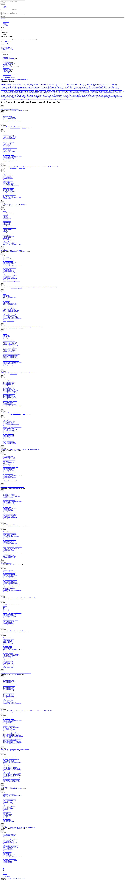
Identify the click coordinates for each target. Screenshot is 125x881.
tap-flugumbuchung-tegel (8, 688)
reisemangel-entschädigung (43, 91)
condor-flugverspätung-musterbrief (30, 97)
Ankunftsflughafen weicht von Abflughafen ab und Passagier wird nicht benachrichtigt (18, 597)
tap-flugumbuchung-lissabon (9, 686)
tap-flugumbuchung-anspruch (9, 681)
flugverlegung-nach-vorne (6, 99)
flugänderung (35, 92)
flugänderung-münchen (8, 181)
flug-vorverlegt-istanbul (8, 807)
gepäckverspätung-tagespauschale (28, 99)
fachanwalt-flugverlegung (8, 796)
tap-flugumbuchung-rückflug (9, 690)
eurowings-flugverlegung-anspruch (10, 306)
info (4, 607)
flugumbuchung (6, 296)
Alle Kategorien (6, 57)
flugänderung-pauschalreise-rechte (10, 842)
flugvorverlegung (6, 537)
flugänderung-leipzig (7, 852)
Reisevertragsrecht (7, 64)
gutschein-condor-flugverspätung (100, 95)
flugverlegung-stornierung (8, 270)
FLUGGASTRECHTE (5, 10)
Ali (20, 205)
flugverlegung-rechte (14, 86)
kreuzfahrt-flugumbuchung (8, 351)
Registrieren (5, 7)
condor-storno (6, 238)
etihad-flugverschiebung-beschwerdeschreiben (12, 406)
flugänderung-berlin (7, 853)
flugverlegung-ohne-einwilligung (10, 272)
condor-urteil (5, 231)
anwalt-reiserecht (6, 642)
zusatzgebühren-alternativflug (9, 460)
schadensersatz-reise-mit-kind (9, 724)
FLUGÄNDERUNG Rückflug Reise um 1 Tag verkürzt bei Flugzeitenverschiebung (18, 827)
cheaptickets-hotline (7, 149)
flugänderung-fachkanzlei (92, 92)
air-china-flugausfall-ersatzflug (9, 391)
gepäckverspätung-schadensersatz (64, 88)
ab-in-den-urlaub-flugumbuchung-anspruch (12, 741)
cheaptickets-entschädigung (8, 142)
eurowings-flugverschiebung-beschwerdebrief (12, 547)
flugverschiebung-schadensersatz (54, 94)
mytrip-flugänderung (7, 116)
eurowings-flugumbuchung (53, 96)
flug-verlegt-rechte (7, 812)
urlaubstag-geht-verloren (8, 186)
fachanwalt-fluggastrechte (108, 96)
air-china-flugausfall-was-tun (9, 394)
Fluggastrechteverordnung (6, 50)
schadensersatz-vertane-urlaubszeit (24, 88)
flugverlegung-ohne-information (22, 95)
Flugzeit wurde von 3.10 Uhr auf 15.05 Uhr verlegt (11, 250)
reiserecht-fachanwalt (7, 640)
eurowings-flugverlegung (8, 305)
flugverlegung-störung (7, 722)
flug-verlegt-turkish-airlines (8, 821)
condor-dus (5, 217)
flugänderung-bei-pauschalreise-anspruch (11, 777)
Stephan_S (22, 631)
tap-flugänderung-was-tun (8, 696)
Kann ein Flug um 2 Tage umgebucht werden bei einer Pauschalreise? (15, 749)
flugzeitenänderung (51, 88)
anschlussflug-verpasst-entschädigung (77, 92)
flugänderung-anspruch (8, 456)
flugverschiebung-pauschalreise (9, 511)
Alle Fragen (5, 20)
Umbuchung (5, 65)
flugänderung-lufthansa (8, 178)
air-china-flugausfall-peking (8, 385)
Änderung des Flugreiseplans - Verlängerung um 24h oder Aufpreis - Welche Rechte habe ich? (20, 449)
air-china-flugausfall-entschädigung (10, 390)
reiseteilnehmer (6, 609)
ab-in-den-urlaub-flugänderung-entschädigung (12, 739)
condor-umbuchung (7, 222)
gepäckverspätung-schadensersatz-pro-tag (111, 94)
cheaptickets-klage (7, 152)
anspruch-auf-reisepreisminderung (10, 495)
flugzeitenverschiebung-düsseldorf (10, 580)
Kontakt (24, 878)
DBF (24, 414)
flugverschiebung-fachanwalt (9, 277)
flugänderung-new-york (8, 474)
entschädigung (67, 86)
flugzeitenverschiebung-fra (8, 576)
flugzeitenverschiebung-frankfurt (10, 577)
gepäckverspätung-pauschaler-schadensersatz (91, 97)
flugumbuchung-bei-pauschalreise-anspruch (12, 769)
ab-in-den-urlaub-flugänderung (9, 732)
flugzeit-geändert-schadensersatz (9, 443)
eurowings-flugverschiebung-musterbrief (11, 281)
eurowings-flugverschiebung (6, 97)
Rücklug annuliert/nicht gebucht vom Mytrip (10, 109)
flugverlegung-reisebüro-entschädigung (11, 654)
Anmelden (5, 6)
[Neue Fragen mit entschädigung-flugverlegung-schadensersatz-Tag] (60, 102)
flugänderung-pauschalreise (8, 841)
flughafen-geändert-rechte (8, 428)
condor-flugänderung (74, 95)
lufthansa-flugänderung (8, 189)
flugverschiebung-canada (8, 661)
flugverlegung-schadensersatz (39, 88)
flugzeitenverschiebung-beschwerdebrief (11, 584)
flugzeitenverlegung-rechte (8, 243)
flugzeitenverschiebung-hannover (10, 581)
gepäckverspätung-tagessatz (114, 95)
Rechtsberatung (6, 68)
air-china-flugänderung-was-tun (9, 397)
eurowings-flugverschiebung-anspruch (11, 310)
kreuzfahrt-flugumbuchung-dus (9, 359)
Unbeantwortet (6, 22)
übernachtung (6, 461)
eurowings (5, 294)
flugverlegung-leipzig (7, 862)
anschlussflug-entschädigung (106, 97)
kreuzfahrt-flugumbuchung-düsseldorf (11, 361)
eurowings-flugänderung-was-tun (40, 96)
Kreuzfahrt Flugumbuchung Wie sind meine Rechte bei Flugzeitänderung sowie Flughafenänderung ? (21, 326)
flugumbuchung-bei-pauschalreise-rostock (11, 774)
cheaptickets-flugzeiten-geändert (9, 136)
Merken (3, 2)
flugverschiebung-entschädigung (8, 88)
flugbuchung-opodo (7, 174)
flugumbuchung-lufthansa (8, 183)
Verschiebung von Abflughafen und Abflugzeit (10, 412)
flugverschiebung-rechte (103, 84)
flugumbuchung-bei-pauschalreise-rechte (11, 768)
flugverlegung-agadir (7, 861)
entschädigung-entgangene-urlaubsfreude (101, 88)
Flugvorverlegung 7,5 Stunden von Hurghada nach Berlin (12, 487)
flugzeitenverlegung (38, 86)
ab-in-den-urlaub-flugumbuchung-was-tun (11, 743)
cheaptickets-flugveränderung (9, 138)
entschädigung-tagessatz (64, 96)
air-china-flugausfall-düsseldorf (9, 382)
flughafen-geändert (7, 420)
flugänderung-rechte (41, 84)
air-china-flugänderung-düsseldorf (10, 401)
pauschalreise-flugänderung (8, 837)
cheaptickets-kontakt (7, 146)
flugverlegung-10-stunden (8, 550)
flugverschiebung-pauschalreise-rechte (11, 518)
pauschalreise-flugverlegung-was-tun (10, 839)
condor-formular (6, 230)
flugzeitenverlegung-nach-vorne (9, 159)
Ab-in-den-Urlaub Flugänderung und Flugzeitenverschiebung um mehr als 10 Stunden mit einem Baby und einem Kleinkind (26, 710)
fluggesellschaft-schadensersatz (9, 799)
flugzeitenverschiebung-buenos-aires (10, 575)
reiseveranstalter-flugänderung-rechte (27, 87)
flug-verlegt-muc (6, 817)
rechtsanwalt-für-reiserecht (8, 641)
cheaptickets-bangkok (7, 141)
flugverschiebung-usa (7, 660)
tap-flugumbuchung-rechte (8, 680)
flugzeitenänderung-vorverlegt (9, 184)
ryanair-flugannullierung (40, 99)
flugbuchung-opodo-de (8, 175)
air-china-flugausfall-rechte (8, 388)
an (3, 608)
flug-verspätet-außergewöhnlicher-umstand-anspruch (68, 90)
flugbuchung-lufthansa (7, 176)
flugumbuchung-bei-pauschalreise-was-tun (12, 773)
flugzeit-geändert (6, 264)
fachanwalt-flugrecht (50, 99)
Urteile (4, 76)
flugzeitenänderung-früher (86, 90)
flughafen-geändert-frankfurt (9, 435)
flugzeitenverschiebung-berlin (9, 573)
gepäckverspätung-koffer (95, 94)
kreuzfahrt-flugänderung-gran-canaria (10, 347)
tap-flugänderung (6, 691)
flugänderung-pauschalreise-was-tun (10, 843)
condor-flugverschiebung (8, 214)
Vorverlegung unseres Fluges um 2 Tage (9, 787)
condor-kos (5, 215)
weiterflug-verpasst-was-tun (67, 99)
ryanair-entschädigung (84, 94)
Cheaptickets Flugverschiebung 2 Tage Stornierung (11, 126)
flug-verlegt (5, 813)
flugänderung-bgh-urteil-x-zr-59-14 (70, 94)
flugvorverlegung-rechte (8, 365)
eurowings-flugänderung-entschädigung (10, 96)
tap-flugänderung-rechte (8, 695)
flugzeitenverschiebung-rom (9, 574)
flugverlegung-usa (7, 644)
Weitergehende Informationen (9, 73)
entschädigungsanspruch (8, 497)
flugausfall (5, 337)
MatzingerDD (22, 168)
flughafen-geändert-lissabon (9, 436)
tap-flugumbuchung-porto (8, 687)
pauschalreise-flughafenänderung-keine (11, 604)
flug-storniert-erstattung (42, 97)
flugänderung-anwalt (86, 87)
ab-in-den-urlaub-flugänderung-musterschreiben (13, 736)
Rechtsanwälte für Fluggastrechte (10, 66)
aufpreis (4, 463)
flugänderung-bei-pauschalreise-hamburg (11, 781)
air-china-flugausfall (7, 379)
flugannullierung (57, 99)
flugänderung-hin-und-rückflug (9, 314)
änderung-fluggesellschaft (8, 188)
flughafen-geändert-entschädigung (10, 429)
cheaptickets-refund (7, 143)
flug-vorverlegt (6, 801)
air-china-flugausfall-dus (8, 381)
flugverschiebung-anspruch (8, 658)
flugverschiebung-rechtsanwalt (9, 279)
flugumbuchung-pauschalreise (9, 835)
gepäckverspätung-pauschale (25, 92)
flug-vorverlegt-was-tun (8, 810)
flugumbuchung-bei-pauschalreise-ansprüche (12, 770)
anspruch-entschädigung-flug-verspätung (71, 87)
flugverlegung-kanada (7, 646)
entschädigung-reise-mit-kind (9, 726)
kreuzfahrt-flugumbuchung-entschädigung (11, 354)
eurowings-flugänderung (97, 87)
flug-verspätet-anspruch (55, 87)
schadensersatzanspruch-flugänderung (80, 86)
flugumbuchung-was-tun (117, 97)
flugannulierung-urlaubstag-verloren (10, 317)
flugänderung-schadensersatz (9, 425)
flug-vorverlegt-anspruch (8, 805)
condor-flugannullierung (8, 232)
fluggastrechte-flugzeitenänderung (10, 458)
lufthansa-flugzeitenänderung (9, 190)
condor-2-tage (6, 226)
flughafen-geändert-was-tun (8, 430)
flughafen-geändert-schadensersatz (10, 431)
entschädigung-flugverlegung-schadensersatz (101, 86)
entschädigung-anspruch (50, 86)
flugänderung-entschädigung (27, 84)
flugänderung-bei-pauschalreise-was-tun (11, 779)
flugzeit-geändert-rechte (16, 99)
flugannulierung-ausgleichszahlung (10, 316)
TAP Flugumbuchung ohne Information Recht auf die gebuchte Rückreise (16, 673)
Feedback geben (6, 876)
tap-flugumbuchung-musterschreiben (10, 684)
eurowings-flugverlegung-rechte (9, 308)
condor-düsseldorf (7, 218)
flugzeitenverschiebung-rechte (9, 571)
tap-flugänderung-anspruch (8, 693)
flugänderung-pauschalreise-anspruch (10, 845)
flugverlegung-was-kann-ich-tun (19, 94)
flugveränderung (6, 301)
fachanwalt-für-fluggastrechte (62, 95)
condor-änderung (6, 223)
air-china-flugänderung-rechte (9, 396)
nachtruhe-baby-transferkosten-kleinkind (11, 727)
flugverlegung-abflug (7, 657)
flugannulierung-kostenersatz (9, 315)
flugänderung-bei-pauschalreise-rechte (11, 780)
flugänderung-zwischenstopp (9, 193)
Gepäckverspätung (7, 69)
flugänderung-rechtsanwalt (43, 87)
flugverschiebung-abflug (8, 663)
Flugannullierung (6, 62)
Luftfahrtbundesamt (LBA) (6, 48)
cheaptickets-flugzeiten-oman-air (9, 139)
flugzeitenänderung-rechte (54, 84)
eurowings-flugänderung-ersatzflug (10, 304)
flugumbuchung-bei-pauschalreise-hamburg (12, 775)
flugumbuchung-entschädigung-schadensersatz (26, 91)
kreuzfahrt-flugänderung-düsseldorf (10, 345)
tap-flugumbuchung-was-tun (9, 682)
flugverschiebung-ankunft (8, 664)
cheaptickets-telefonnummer (9, 151)
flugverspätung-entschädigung (26, 96)
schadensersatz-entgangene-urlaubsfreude (81, 88)
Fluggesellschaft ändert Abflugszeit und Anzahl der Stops (12, 630)
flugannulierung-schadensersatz (9, 319)
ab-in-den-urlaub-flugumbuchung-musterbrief (12, 742)
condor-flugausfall (7, 233)
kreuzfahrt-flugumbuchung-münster (10, 358)
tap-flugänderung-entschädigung (9, 697)
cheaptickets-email (7, 144)
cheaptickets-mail (6, 145)
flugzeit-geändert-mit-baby (8, 721)
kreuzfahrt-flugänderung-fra (9, 341)
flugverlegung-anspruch (8, 510)
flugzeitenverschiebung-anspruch (10, 582)
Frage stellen (5, 25)
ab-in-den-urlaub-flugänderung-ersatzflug (11, 737)
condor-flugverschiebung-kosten (9, 228)
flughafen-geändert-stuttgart (8, 434)
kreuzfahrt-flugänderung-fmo (9, 349)
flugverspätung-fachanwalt (14, 90)
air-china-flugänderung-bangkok (9, 398)
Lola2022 (24, 128)
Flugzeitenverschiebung (8, 63)
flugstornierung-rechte (50, 90)
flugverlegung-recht (7, 269)
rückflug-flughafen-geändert (9, 117)
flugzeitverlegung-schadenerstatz (10, 730)
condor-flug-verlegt (7, 235)
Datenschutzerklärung (17, 878)
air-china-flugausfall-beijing (8, 387)
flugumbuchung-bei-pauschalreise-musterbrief (12, 772)
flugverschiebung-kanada (8, 662)
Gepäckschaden (6, 71)
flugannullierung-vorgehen (108, 91)
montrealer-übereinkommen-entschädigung (73, 97)
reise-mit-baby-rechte (7, 723)
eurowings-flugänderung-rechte (46, 92)
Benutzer (5, 24)
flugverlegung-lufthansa (8, 656)
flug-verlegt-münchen (7, 816)
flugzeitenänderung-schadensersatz (38, 95)
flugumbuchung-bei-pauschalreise (10, 767)
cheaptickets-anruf (7, 150)
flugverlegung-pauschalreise (9, 500)
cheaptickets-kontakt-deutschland (10, 148)
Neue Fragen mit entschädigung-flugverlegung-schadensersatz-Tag (14, 79)
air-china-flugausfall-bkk (8, 384)
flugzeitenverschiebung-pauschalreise (10, 585)
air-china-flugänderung (7, 395)
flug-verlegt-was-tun (7, 815)
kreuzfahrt (5, 334)
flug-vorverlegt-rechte (7, 802)
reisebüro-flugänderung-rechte (110, 87)
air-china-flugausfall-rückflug (9, 389)
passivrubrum (6, 153)
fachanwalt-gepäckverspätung (7, 95)
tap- (4, 704)
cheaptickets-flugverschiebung (9, 137)
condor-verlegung (6, 224)
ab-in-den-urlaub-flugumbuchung (10, 740)
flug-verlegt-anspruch (7, 814)
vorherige (5, 606)
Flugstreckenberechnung (8, 77)
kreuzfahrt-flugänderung (8, 339)
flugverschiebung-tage (7, 403)
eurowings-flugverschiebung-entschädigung (12, 545)
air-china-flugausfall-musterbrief (9, 392)
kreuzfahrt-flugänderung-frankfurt (10, 342)
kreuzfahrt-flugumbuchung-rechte (10, 352)
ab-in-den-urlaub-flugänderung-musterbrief (12, 735)
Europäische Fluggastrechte (8, 58)
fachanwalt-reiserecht (12, 87)
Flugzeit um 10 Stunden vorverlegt (8, 524)
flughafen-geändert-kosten (8, 432)
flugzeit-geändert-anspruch (8, 438)
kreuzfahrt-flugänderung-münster (10, 348)
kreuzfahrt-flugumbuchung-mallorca (10, 355)
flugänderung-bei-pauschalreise (9, 776)
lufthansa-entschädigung (17, 97)
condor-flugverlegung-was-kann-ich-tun (11, 655)
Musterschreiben (6, 72)
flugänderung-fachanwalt (39, 90)
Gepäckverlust (6, 70)
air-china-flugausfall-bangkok (9, 383)
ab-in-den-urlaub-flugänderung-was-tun (11, 734)
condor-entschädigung (73, 96)
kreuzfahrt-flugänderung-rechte (9, 343)
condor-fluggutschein (82, 96)
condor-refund (6, 219)
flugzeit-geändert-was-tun (8, 441)
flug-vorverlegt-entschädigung (9, 191)
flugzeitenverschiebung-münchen (10, 578)
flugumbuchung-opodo (8, 182)
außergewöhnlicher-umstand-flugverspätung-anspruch (105, 90)
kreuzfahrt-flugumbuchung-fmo (9, 357)
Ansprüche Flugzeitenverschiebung (8, 563)
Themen (5, 23)
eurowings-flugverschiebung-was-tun (10, 312)
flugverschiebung (51, 95)
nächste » (5, 874)
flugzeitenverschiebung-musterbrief (10, 583)
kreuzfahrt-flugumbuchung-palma (10, 356)
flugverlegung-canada (7, 647)
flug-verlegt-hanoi (6, 819)
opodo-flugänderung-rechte (8, 192)
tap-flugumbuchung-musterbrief (9, 683)
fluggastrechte (6, 119)
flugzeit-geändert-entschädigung (9, 442)
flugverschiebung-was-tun (26, 90)
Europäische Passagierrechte (6, 47)
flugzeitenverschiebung (8, 570)
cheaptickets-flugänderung (8, 135)
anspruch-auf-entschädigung (9, 84)
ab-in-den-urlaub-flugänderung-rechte (11, 733)
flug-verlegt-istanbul (7, 820)
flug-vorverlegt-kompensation (9, 806)
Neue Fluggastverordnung (8, 59)
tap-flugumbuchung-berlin (8, 689)
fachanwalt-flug (6, 797)
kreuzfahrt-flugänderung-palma (9, 350)
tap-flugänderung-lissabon (8, 694)
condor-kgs (5, 216)
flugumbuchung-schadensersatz (9, 404)
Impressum (10, 878)
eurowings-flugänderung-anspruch (10, 303)
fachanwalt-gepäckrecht (96, 91)
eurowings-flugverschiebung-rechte (10, 311)
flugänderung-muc (7, 179)
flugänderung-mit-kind (7, 728)
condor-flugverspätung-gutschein (82, 91)
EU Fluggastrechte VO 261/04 (7, 49)
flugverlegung (6, 257)
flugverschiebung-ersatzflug (9, 549)
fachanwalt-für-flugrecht (55, 91)
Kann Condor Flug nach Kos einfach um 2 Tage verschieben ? (13, 204)
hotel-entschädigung (118, 96)
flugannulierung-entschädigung (61, 92)
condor (4, 211)
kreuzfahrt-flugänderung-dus (9, 344)
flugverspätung (59, 86)
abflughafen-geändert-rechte (85, 95)
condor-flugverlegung (7, 225)
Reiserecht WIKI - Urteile (6, 51)
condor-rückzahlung (7, 221)
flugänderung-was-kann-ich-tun (70, 84)
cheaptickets (5, 133)
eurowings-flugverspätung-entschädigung (55, 97)
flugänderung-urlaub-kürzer (68, 91)
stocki (23, 251)
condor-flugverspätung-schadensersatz (95, 96)
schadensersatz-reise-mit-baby (9, 729)
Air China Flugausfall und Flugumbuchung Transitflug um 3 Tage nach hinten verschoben (19, 372)
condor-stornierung (7, 237)
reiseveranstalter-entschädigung (11, 92)
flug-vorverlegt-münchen (8, 808)
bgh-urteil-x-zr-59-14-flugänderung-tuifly (36, 94)
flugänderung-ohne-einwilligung (88, 84)
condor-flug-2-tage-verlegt (8, 236)
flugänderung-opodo (7, 177)
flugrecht (5, 364)
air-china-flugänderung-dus (8, 399)
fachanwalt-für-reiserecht (26, 86)
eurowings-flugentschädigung (106, 92)
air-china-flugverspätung (8, 402)
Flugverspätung (6, 61)
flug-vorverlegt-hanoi (7, 809)
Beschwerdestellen (7, 75)
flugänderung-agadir (7, 850)
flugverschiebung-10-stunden (9, 531)
